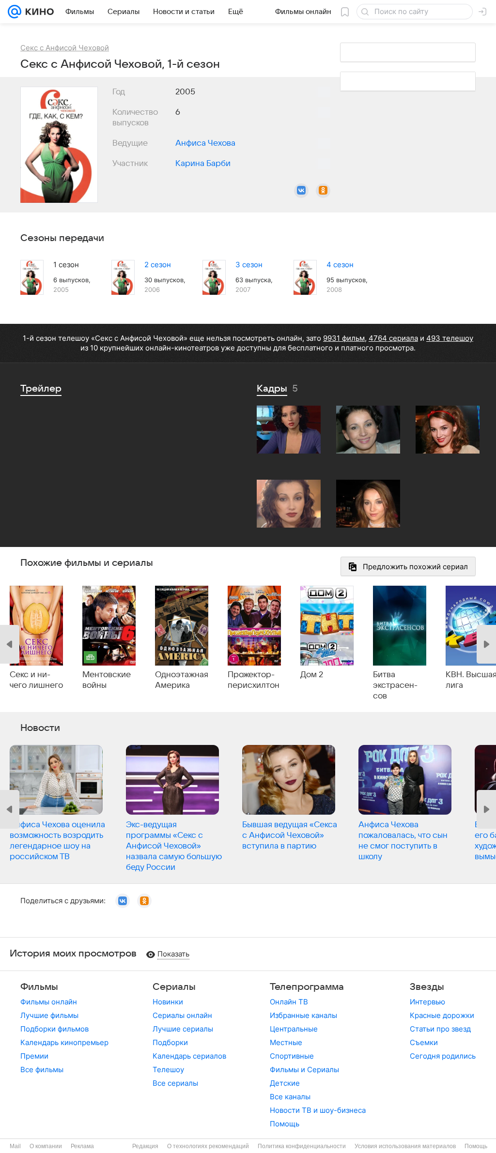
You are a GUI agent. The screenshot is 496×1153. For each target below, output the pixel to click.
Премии (34, 1056)
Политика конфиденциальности (302, 1146)
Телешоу (168, 1069)
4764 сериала (393, 338)
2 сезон (157, 264)
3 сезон (249, 264)
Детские (285, 1083)
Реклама (82, 1146)
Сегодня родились (443, 1056)
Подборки (170, 1042)
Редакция (145, 1146)
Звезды (427, 987)
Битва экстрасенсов (395, 685)
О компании (46, 1146)
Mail (15, 1146)
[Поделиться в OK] (323, 190)
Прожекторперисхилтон (253, 680)
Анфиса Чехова (205, 143)
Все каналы (290, 1096)
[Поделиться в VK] (301, 190)
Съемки (424, 1042)
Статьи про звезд (440, 1028)
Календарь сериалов (189, 1056)
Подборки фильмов (54, 1028)
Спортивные (292, 1056)
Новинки (168, 1001)
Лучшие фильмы (49, 1015)
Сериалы (174, 987)
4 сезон (340, 264)
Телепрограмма (307, 987)
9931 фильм (344, 338)
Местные (286, 1042)
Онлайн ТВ (289, 1001)
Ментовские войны (106, 680)
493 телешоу (449, 338)
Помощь (284, 1123)
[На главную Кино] (37, 11)
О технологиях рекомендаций (208, 1146)
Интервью (427, 1001)
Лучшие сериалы (183, 1028)
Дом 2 (311, 674)
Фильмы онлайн (48, 1001)
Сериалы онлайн (182, 1015)
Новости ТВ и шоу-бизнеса (318, 1110)
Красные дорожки (442, 1015)
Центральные (294, 1028)
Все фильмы (41, 1069)
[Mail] (14, 11)
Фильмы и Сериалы (304, 1069)
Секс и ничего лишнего (36, 680)
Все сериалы (175, 1083)
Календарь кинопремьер (64, 1042)
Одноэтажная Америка (181, 680)
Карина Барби (203, 163)
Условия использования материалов (405, 1146)
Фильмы (39, 987)
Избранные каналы (303, 1015)
